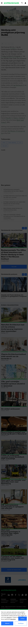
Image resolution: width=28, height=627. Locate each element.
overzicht (9, 617)
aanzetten (13, 619)
